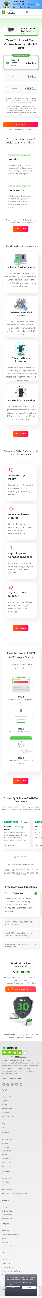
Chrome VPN (6, 1158)
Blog (3, 1123)
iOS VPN (5, 1155)
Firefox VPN (6, 1162)
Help (3, 1253)
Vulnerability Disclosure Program (14, 1193)
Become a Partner (8, 1189)
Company (5, 1223)
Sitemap (5, 1238)
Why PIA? (5, 1101)
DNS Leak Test (7, 1211)
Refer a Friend (7, 1178)
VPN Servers (6, 1112)
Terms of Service (16, 1035)
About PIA (5, 1230)
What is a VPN (7, 1097)
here (38, 810)
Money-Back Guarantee (10, 1246)
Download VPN (7, 1116)
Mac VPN (5, 1143)
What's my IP (6, 1207)
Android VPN (6, 1151)
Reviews (5, 1242)
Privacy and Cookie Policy (11, 1271)
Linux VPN (5, 1147)
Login (4, 1127)
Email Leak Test (7, 1215)
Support (5, 1259)
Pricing (4, 1104)
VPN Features (7, 1108)
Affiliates (5, 1182)
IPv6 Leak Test (7, 1218)
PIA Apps (5, 1132)
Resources (6, 1200)
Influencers (6, 1186)
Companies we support (10, 1234)
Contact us (6, 1263)
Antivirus (5, 1120)
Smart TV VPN (7, 1166)
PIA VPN (5, 1090)
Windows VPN (7, 1139)
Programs (6, 1171)
